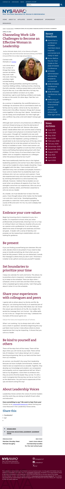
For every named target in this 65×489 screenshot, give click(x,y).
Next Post (39, 439)
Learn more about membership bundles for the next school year (33, 444)
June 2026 (52, 133)
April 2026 (52, 138)
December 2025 (54, 146)
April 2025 (52, 160)
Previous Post (7, 439)
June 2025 (52, 157)
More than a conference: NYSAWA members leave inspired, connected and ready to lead (54, 47)
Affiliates (21, 19)
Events (29, 19)
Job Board (15, 2)
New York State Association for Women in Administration (24, 14)
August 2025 (53, 152)
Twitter (13, 62)
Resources (7, 23)
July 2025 (51, 155)
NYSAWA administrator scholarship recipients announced (53, 76)
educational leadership (23, 432)
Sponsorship (50, 19)
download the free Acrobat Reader (42, 476)
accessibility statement (33, 472)
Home (5, 19)
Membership (38, 19)
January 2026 (53, 144)
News (22, 2)
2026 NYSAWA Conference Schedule (53, 86)
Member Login (30, 2)
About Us (12, 19)
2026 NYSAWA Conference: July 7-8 (54, 94)
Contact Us (6, 2)
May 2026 (51, 135)
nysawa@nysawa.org (20, 404)
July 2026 (51, 130)
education (10, 432)
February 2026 (53, 141)
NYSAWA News (11, 429)
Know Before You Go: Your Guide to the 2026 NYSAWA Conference (53, 63)
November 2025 (54, 149)
